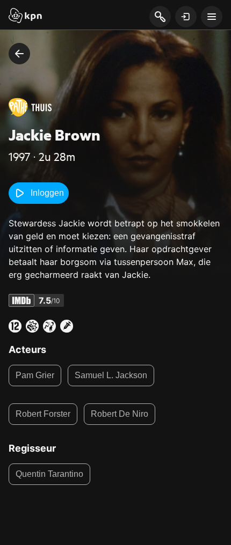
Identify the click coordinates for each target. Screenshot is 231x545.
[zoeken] (159, 17)
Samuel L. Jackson (111, 375)
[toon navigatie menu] (211, 16)
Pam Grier (35, 375)
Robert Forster (43, 413)
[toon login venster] (186, 16)
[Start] (25, 16)
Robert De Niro (119, 413)
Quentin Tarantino (49, 473)
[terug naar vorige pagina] (19, 53)
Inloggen (47, 192)
